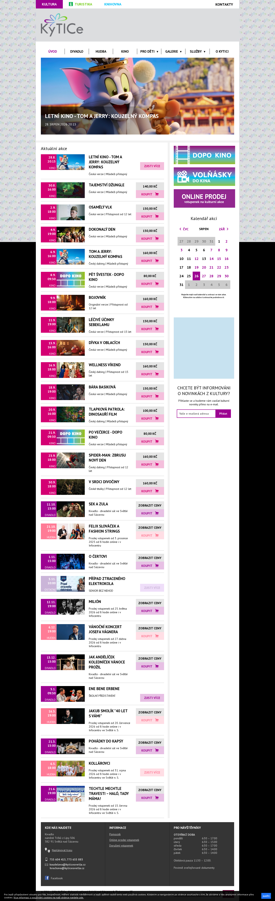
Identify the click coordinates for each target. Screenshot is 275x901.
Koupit (147, 194)
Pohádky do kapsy (106, 741)
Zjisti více (152, 166)
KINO (125, 51)
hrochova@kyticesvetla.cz (67, 868)
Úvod (52, 51)
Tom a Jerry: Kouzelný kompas (105, 254)
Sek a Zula (98, 503)
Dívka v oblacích (104, 342)
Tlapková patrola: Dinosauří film (107, 412)
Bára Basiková (102, 386)
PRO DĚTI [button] (147, 51)
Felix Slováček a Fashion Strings (104, 528)
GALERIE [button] (171, 51)
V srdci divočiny (104, 481)
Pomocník (115, 834)
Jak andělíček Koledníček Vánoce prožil (107, 661)
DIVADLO (76, 51)
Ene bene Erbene (104, 688)
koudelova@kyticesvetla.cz (68, 864)
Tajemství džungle (106, 184)
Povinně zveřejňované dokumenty (194, 868)
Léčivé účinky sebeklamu (101, 322)
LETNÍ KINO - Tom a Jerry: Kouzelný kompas (105, 161)
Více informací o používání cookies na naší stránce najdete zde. (48, 897)
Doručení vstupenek (121, 845)
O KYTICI (222, 51)
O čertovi (98, 556)
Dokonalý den (102, 229)
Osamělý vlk (100, 207)
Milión (95, 601)
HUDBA (101, 51)
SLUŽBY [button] (196, 51)
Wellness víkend (105, 364)
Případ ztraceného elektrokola (107, 581)
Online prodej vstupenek (124, 840)
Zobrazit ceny (149, 505)
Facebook (57, 878)
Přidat (223, 413)
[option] (137, 96)
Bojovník (97, 297)
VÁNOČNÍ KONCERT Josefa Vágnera (105, 629)
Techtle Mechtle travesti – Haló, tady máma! (109, 793)
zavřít (266, 895)
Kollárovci (99, 763)
